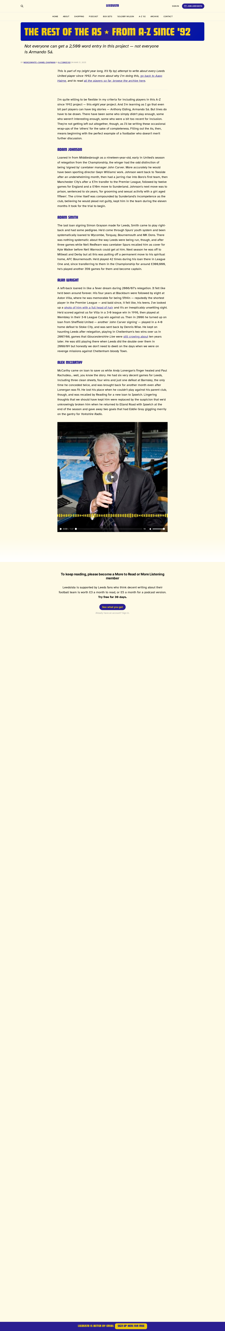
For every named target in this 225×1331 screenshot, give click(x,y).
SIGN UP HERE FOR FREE (131, 1326)
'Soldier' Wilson (125, 16)
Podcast (93, 16)
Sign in (175, 6)
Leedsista (112, 6)
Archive (154, 16)
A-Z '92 (142, 16)
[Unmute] (150, 529)
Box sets (107, 16)
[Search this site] (22, 6)
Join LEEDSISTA (194, 6)
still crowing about (135, 336)
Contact (168, 16)
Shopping (79, 16)
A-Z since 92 (64, 62)
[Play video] (112, 477)
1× (145, 529)
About (66, 16)
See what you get (112, 607)
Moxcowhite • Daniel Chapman (39, 62)
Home (55, 16)
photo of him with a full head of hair (88, 307)
